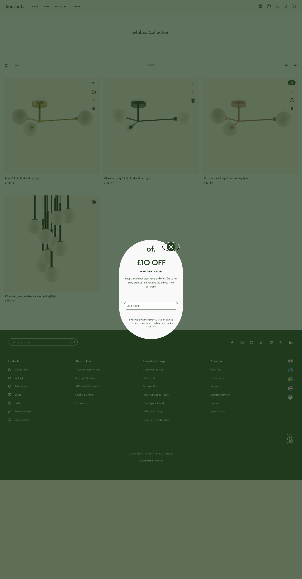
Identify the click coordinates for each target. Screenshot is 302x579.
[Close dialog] (171, 247)
